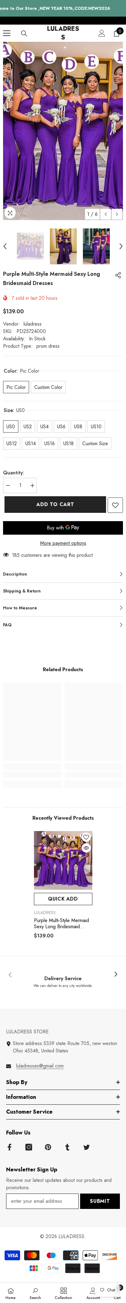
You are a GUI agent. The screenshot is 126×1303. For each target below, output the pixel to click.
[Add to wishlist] (115, 505)
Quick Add (63, 898)
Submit (100, 1201)
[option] (63, 131)
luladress (33, 323)
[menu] (6, 33)
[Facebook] (9, 1147)
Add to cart (54, 504)
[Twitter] (86, 1147)
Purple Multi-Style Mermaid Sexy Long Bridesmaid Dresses (61, 923)
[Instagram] (28, 1147)
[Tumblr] (67, 1147)
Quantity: (13, 472)
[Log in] (101, 33)
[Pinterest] (48, 1147)
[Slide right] (115, 974)
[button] (105, 214)
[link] (32, 774)
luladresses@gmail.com (40, 1065)
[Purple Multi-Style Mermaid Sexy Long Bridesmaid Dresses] (63, 860)
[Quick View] (86, 848)
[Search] (24, 33)
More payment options (63, 543)
